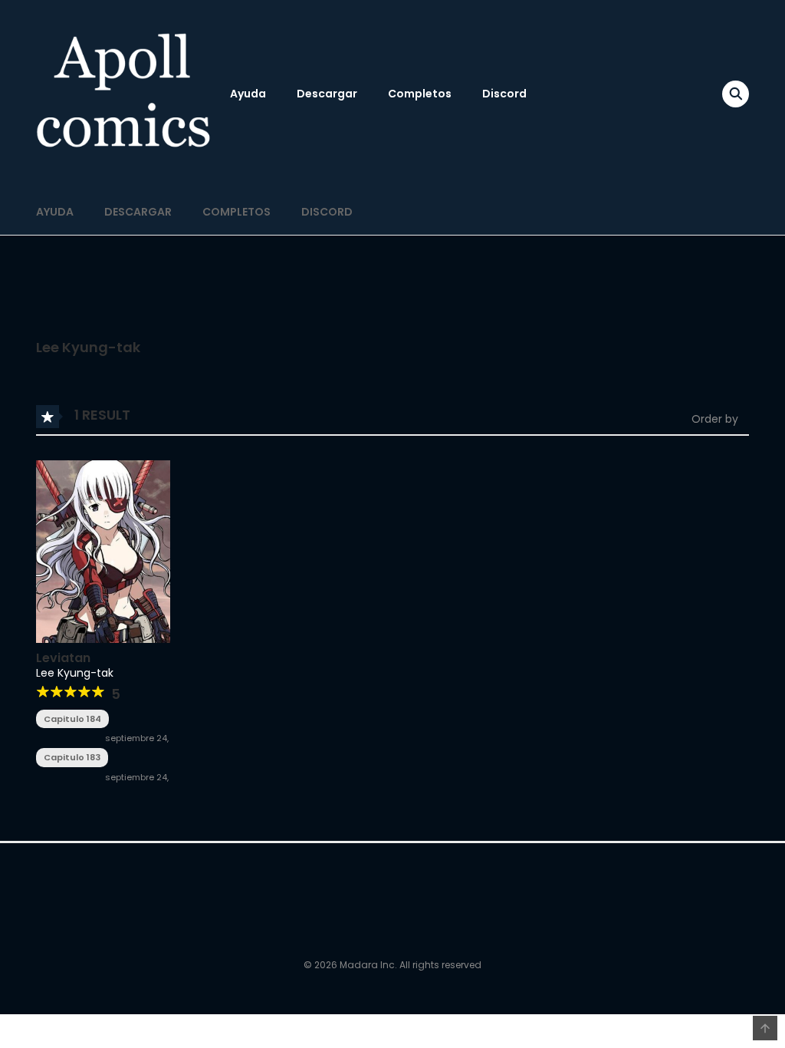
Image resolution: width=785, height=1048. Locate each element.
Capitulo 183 (72, 757)
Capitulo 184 (72, 719)
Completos (420, 93)
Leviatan (63, 658)
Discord (504, 93)
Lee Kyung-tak (74, 673)
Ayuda (248, 93)
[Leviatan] (103, 551)
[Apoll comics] (125, 93)
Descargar (327, 93)
